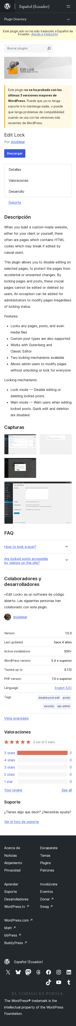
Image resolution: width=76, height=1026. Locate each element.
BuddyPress (15, 943)
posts (66, 697)
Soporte (14, 202)
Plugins (45, 863)
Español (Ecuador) (28, 962)
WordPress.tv (16, 906)
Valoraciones (18, 180)
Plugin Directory (15, 19)
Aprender (11, 884)
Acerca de (12, 848)
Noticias (10, 855)
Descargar (15, 153)
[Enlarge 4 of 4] (66, 487)
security (49, 706)
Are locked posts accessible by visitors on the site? (26, 561)
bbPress (12, 935)
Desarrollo (16, 191)
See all (67, 790)
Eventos (46, 891)
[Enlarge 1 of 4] (30, 440)
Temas (45, 855)
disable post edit (49, 697)
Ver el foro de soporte (21, 822)
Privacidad (12, 870)
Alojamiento (13, 863)
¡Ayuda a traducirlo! (44, 34)
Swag (46, 906)
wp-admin (63, 706)
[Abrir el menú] (69, 6)
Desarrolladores (16, 899)
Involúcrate (48, 884)
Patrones (47, 870)
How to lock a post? (20, 547)
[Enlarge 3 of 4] (30, 463)
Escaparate (49, 848)
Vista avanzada (16, 718)
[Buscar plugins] (49, 48)
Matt (10, 928)
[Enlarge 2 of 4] (66, 440)
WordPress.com (18, 920)
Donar (47, 899)
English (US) (63, 688)
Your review (13, 790)
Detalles (15, 169)
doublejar (18, 142)
